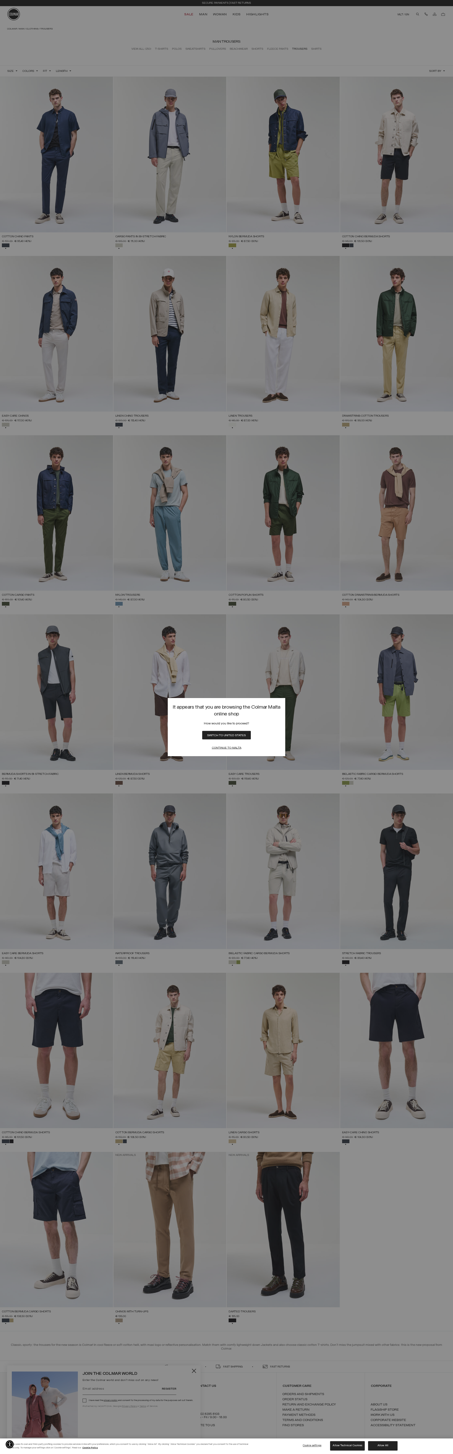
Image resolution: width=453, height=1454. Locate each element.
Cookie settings (312, 1445)
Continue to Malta (226, 747)
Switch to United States (226, 735)
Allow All (383, 1445)
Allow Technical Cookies (347, 1445)
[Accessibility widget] (10, 1444)
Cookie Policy (90, 1447)
